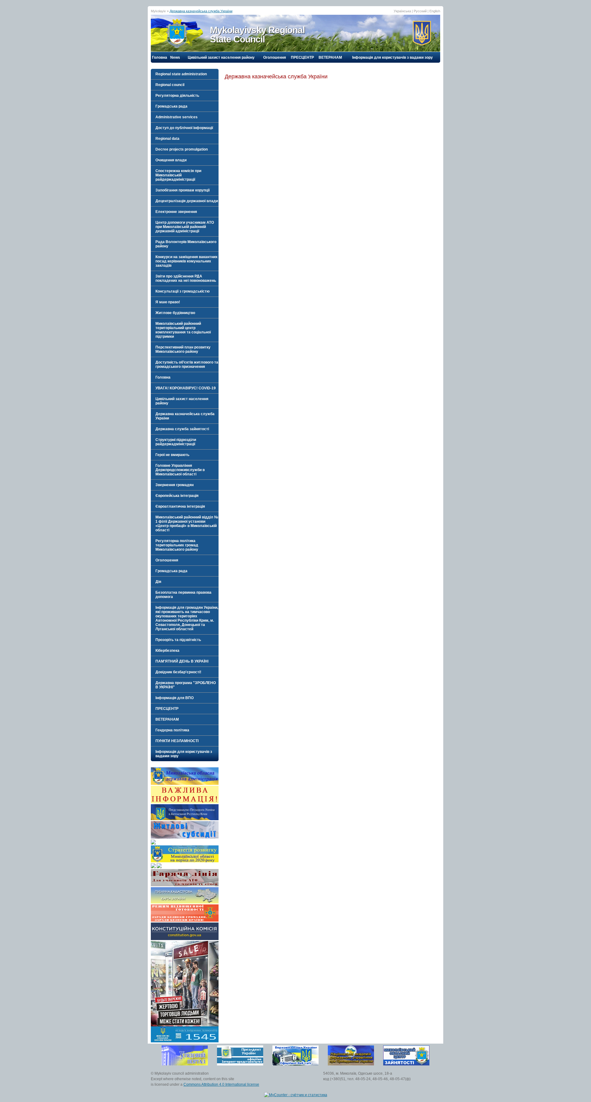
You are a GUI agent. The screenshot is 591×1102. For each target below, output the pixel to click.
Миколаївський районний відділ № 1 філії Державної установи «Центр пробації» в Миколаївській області (186, 523)
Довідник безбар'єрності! (178, 672)
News (175, 57)
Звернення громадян (174, 485)
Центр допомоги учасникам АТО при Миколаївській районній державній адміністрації (184, 226)
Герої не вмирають (172, 455)
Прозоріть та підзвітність (178, 640)
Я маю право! (167, 302)
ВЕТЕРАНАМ (330, 57)
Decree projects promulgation (181, 149)
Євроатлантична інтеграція (180, 506)
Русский (420, 11)
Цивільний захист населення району (221, 57)
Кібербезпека (167, 650)
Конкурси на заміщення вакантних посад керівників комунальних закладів (186, 261)
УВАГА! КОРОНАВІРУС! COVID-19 (185, 388)
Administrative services (176, 117)
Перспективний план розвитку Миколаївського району (183, 349)
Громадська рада (171, 106)
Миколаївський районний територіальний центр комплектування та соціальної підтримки (183, 330)
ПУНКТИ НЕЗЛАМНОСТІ (177, 741)
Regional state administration (181, 74)
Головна (159, 57)
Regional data (167, 138)
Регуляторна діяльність (177, 95)
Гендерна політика (172, 730)
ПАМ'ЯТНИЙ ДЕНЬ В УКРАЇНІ (181, 661)
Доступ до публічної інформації (184, 128)
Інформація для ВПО (174, 698)
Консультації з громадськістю (182, 291)
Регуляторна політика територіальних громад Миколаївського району (176, 545)
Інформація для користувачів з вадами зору (392, 57)
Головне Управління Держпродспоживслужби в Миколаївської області (180, 469)
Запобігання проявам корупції (182, 190)
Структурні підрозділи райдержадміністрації (175, 442)
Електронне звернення (176, 212)
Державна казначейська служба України (201, 11)
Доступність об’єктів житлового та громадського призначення (186, 364)
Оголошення (274, 57)
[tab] (185, 74)
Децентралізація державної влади (186, 201)
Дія (158, 582)
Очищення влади (171, 160)
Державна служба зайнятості (182, 429)
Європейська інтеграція (177, 496)
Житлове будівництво (175, 313)
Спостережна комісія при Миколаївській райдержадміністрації (178, 175)
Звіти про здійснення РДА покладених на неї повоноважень (185, 278)
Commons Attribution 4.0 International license (221, 1084)
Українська (402, 11)
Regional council (169, 85)
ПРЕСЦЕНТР (302, 57)
